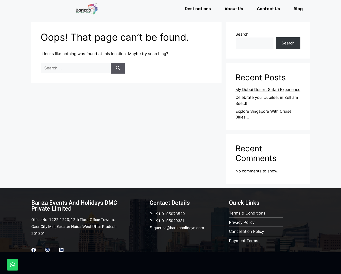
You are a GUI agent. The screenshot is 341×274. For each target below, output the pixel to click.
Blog (298, 9)
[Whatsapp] (12, 265)
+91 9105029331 (169, 220)
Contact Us (268, 9)
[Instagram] (47, 250)
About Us (234, 9)
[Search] (118, 68)
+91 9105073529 (169, 214)
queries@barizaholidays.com (179, 227)
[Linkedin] (61, 250)
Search (241, 34)
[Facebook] (33, 250)
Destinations (198, 9)
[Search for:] (76, 68)
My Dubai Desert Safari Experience (267, 89)
